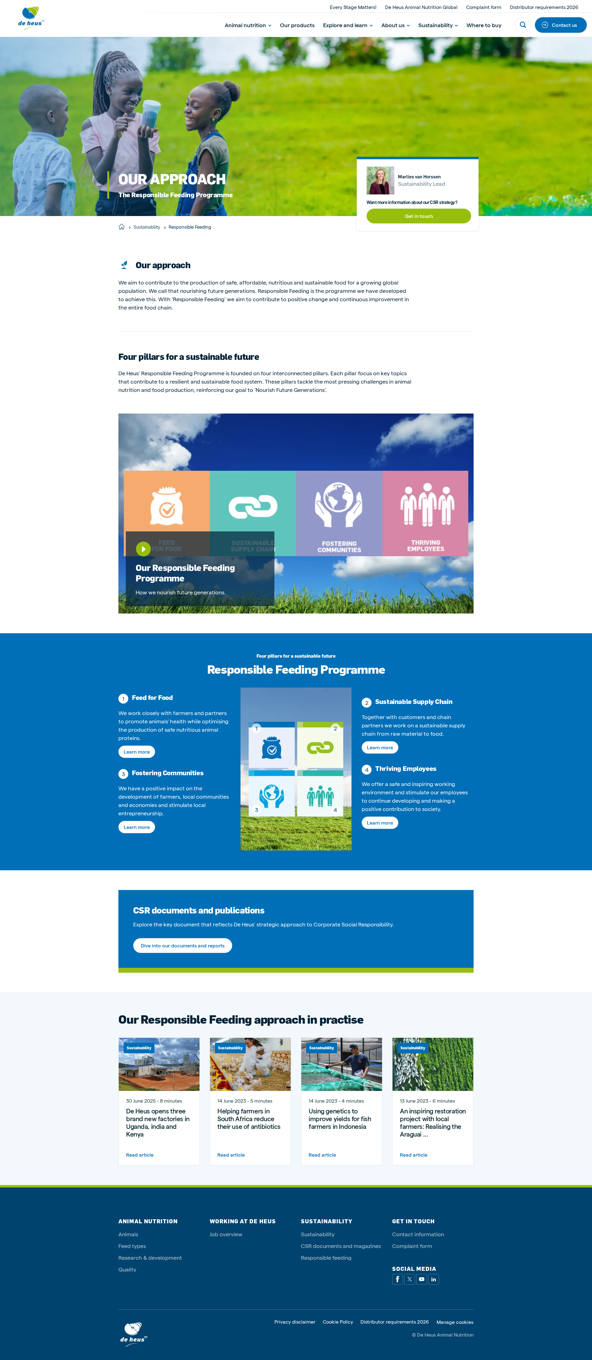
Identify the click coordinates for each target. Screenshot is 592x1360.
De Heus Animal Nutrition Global (421, 7)
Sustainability (435, 25)
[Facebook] (397, 1279)
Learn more (137, 752)
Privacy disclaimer (294, 1322)
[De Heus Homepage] (26, 18)
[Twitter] (409, 1279)
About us (393, 25)
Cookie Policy (338, 1322)
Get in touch (419, 216)
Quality (127, 1269)
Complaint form (483, 7)
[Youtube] (421, 1279)
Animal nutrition (245, 25)
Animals (128, 1234)
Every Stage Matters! (353, 7)
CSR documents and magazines (341, 1245)
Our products (297, 25)
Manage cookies (455, 1322)
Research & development (150, 1257)
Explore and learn (345, 25)
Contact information (418, 1234)
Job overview (226, 1234)
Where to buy (484, 25)
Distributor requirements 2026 (544, 7)
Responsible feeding (326, 1257)
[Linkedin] (433, 1279)
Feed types (132, 1245)
